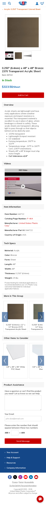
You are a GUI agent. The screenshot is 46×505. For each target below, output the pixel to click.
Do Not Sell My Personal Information (23, 486)
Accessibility (29, 482)
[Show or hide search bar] (9, 3)
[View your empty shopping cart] (42, 4)
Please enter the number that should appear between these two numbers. (21, 426)
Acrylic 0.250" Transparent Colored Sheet (22, 9)
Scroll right (41, 316)
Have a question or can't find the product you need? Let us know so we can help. (23, 392)
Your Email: (9, 414)
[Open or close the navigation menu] (4, 3)
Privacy (15, 482)
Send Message (23, 441)
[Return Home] (23, 3)
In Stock (7, 80)
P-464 (30, 218)
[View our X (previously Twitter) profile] (15, 477)
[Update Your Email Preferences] (36, 477)
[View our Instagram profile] (20, 477)
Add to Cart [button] (23, 95)
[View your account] (37, 3)
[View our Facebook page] (9, 477)
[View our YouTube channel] (25, 477)
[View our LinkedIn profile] (30, 477)
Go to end (5, 316)
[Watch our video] (9, 56)
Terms (21, 482)
